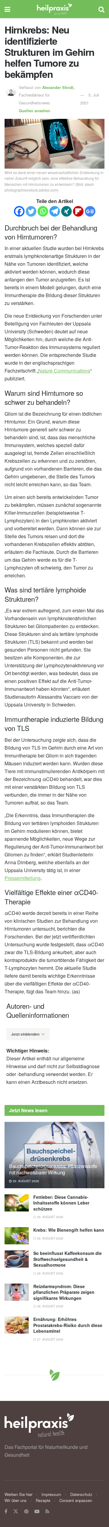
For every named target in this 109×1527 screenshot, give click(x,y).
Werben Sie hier (18, 1494)
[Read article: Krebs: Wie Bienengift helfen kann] (17, 1235)
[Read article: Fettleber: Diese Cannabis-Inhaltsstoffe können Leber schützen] (17, 1202)
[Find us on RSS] (47, 1511)
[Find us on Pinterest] (26, 1511)
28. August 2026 (49, 1273)
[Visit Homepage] (54, 9)
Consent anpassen (75, 1500)
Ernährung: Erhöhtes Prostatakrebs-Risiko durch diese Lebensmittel (67, 1325)
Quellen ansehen (34, 110)
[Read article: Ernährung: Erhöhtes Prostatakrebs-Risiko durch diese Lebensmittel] (17, 1325)
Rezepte (43, 1500)
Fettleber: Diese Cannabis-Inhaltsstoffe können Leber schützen (61, 1203)
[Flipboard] (78, 211)
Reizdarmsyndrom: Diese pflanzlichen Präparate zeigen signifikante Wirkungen (63, 1292)
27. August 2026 (49, 1339)
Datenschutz (81, 1494)
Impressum (51, 1494)
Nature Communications (64, 370)
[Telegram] (54, 211)
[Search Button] (101, 9)
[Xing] (66, 211)
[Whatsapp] (43, 211)
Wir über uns (16, 1500)
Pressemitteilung (23, 878)
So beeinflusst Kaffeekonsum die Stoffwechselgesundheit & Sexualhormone (67, 1259)
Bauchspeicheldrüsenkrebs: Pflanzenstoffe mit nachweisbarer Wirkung (53, 1169)
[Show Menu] (7, 9)
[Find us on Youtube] (37, 1511)
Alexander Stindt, (59, 87)
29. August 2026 (25, 1181)
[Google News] (90, 211)
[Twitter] (31, 211)
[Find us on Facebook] (6, 1511)
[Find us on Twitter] (15, 1511)
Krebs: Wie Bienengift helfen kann (68, 1230)
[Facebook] (19, 211)
